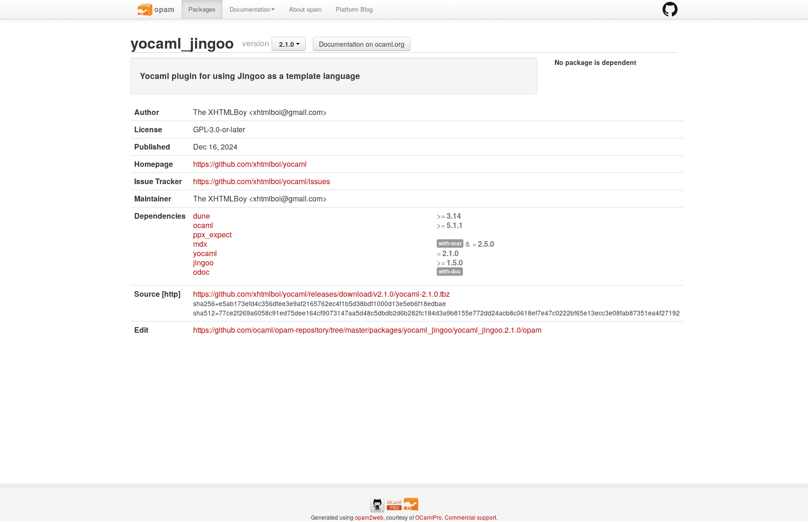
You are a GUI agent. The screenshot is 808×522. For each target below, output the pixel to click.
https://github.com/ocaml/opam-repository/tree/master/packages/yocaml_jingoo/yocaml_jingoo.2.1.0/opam (367, 329)
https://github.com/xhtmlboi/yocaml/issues (261, 181)
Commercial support (470, 517)
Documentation (250, 9)
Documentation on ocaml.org (361, 44)
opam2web (369, 517)
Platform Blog (354, 9)
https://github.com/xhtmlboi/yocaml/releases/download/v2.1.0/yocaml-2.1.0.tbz (321, 293)
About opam (305, 9)
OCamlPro (428, 517)
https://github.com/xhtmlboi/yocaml (250, 163)
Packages (202, 9)
